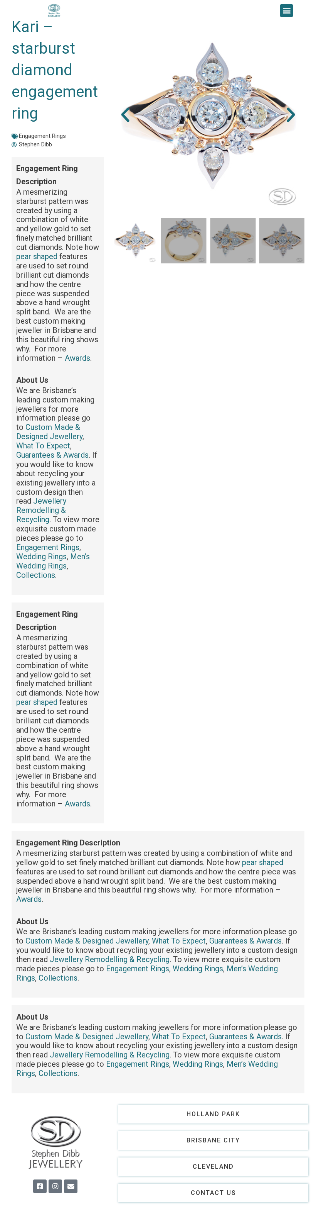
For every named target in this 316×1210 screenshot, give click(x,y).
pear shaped (36, 256)
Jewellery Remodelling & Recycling (41, 510)
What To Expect (43, 445)
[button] (286, 10)
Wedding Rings (41, 556)
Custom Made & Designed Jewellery (49, 432)
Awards (77, 358)
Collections (35, 575)
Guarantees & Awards (52, 455)
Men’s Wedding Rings (53, 561)
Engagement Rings (42, 135)
